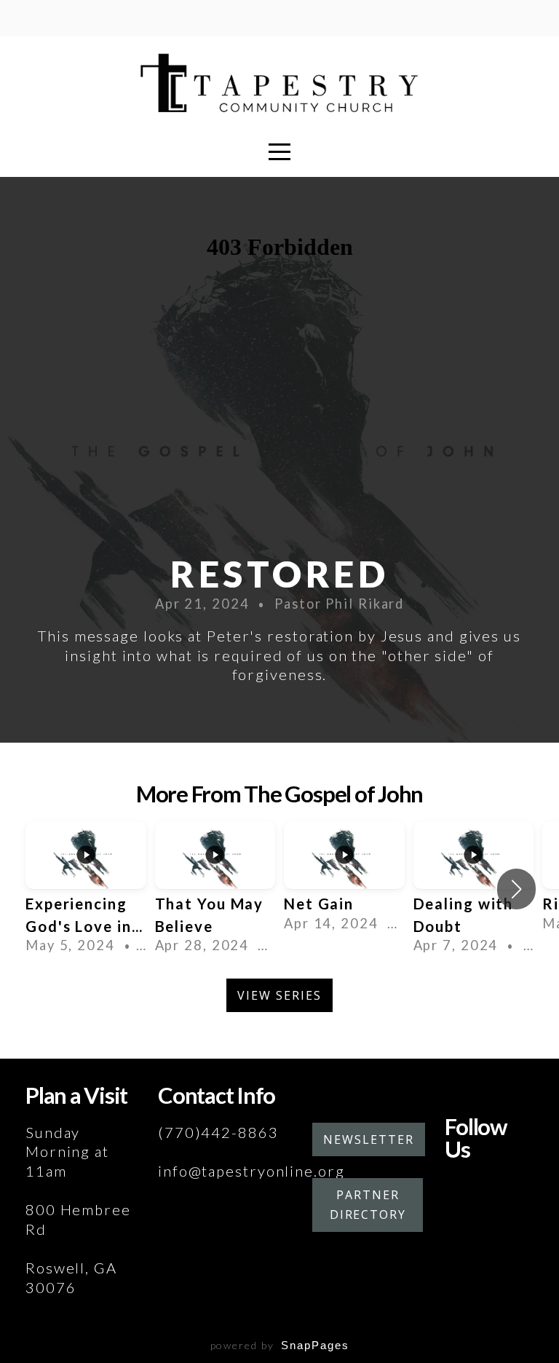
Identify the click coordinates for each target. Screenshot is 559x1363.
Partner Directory (368, 1204)
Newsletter (368, 1139)
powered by (279, 1345)
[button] (516, 889)
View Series (279, 995)
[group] (85, 889)
